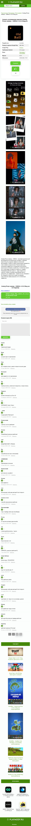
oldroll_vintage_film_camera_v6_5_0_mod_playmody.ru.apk (17, 295)
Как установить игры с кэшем (8, 304)
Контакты (14, 824)
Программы (22, 52)
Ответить (13, 349)
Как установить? (5, 290)
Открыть (21, 47)
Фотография (22, 53)
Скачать (15, 63)
